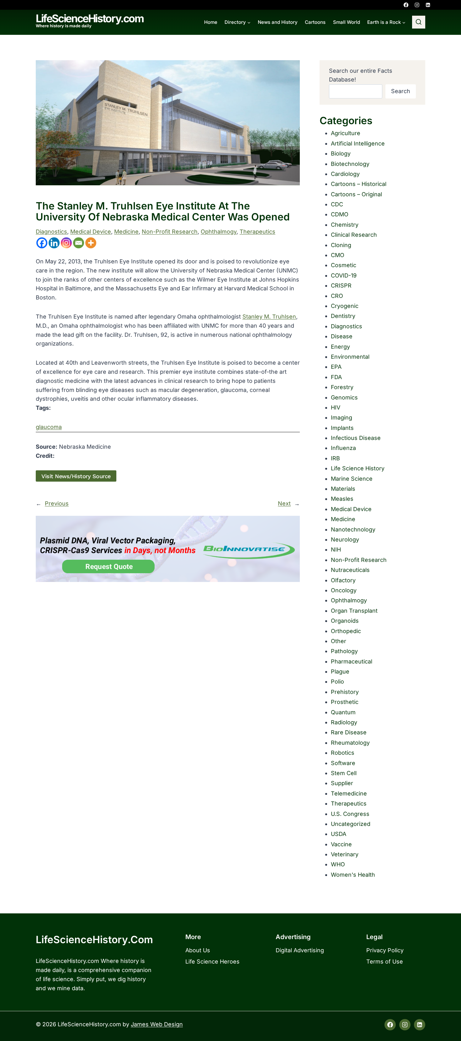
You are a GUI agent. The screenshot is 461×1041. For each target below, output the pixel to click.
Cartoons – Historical (358, 184)
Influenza (343, 448)
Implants (342, 428)
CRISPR (341, 285)
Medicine (126, 231)
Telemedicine (349, 793)
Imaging (341, 417)
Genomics (344, 397)
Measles (342, 498)
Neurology (345, 539)
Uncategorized (350, 824)
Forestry (342, 387)
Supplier (342, 783)
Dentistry (343, 316)
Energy (340, 346)
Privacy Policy (385, 950)
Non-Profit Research (170, 231)
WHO (338, 864)
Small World (346, 22)
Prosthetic (344, 702)
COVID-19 (344, 275)
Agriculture (345, 133)
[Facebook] (406, 5)
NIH (336, 549)
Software (343, 763)
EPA (336, 366)
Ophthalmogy (218, 231)
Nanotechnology (353, 529)
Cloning (341, 245)
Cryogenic (344, 306)
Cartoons (315, 22)
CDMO (339, 214)
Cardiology (345, 174)
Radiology (344, 722)
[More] (90, 242)
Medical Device (90, 231)
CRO (337, 296)
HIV (335, 407)
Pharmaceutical (351, 661)
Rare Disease (349, 732)
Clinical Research (354, 234)
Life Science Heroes (212, 961)
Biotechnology (350, 164)
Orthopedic (346, 631)
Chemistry (344, 224)
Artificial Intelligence (358, 143)
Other (338, 641)
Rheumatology (350, 742)
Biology (341, 153)
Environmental (350, 356)
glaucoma (49, 427)
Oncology (344, 590)
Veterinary (344, 854)
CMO (337, 255)
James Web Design (157, 1024)
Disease (341, 336)
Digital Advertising (300, 950)
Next (284, 503)
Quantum (343, 712)
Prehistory (345, 692)
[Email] (78, 242)
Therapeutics (257, 231)
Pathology (344, 651)
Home (210, 22)
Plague (340, 671)
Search (400, 91)
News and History (278, 22)
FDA (336, 377)
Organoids (345, 620)
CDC (337, 204)
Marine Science (352, 478)
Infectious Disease (356, 438)
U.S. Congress (350, 814)
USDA (338, 834)
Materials (343, 488)
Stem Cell (344, 773)
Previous (57, 503)
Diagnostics (51, 231)
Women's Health (353, 874)
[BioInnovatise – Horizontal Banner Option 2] (168, 549)
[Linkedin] (428, 5)
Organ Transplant (354, 610)
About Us (197, 950)
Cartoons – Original (356, 194)
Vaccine (341, 844)
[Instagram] (417, 5)
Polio (337, 681)
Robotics (342, 752)
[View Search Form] (418, 22)
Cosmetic (343, 265)
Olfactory (343, 580)
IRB (335, 458)
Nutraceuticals (350, 570)
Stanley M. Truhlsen (269, 316)
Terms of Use (384, 961)
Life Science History (357, 468)
